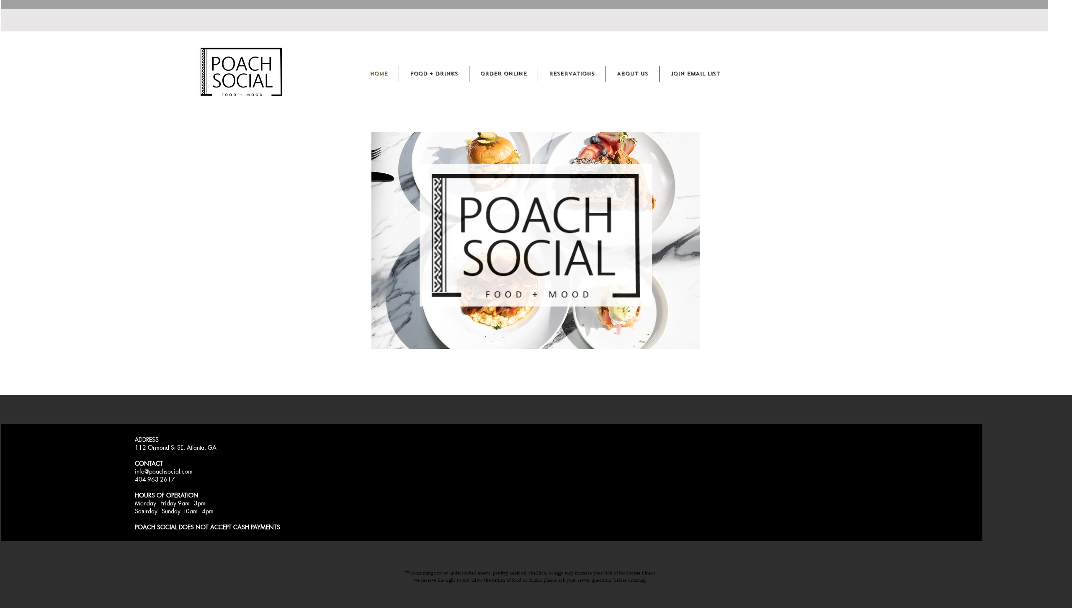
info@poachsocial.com (164, 471)
